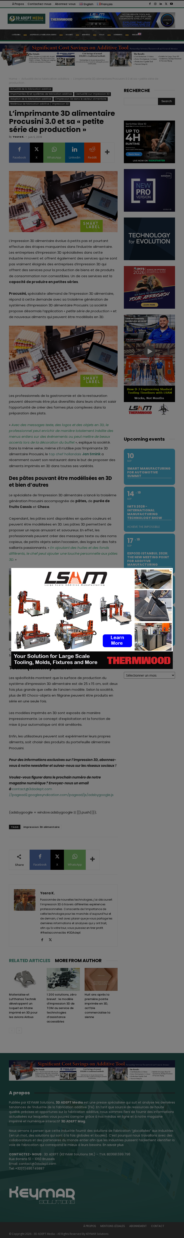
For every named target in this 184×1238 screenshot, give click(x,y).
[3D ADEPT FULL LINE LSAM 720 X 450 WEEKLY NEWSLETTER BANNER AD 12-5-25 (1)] (92, 668)
